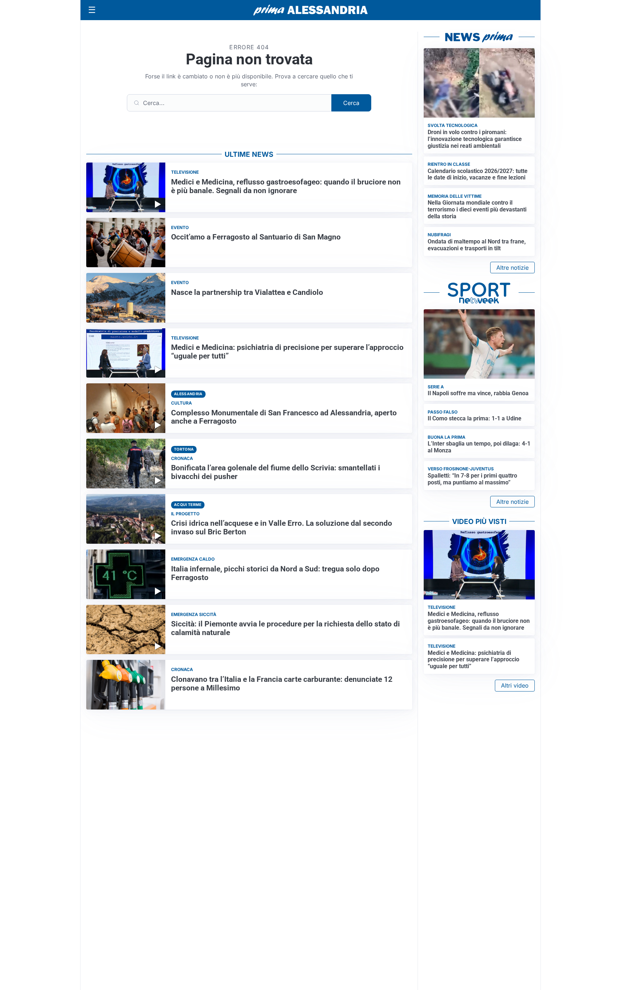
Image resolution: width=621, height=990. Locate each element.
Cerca (351, 102)
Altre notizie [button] (512, 267)
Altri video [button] (515, 685)
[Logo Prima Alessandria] (310, 10)
